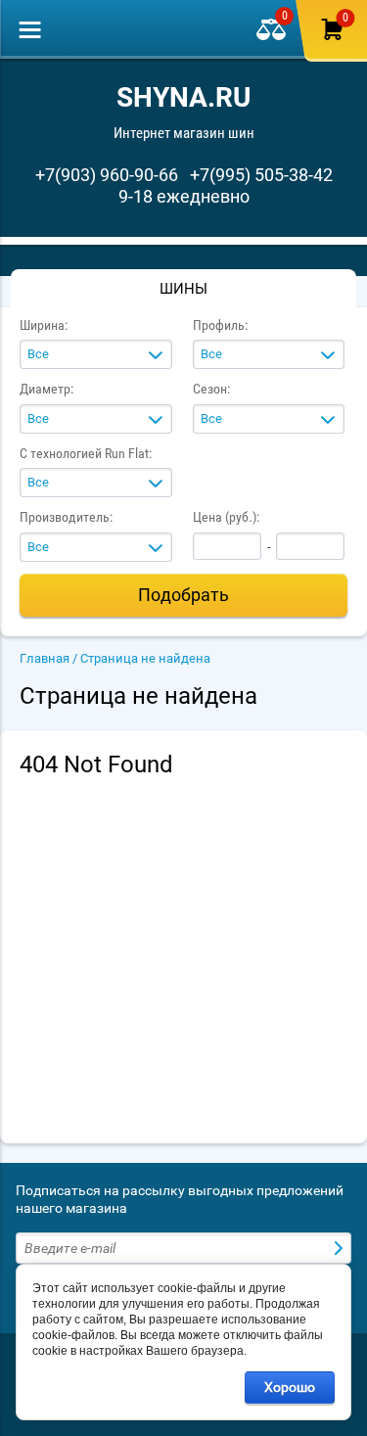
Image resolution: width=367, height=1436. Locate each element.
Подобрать (183, 594)
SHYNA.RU (183, 97)
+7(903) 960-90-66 (106, 174)
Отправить (340, 1248)
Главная (44, 658)
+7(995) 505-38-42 (261, 174)
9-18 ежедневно (184, 196)
